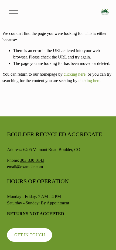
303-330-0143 (32, 160)
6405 (27, 149)
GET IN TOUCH (29, 235)
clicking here (75, 74)
